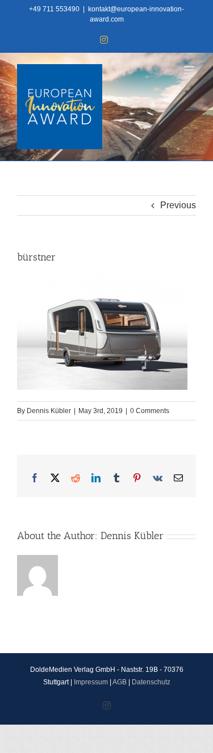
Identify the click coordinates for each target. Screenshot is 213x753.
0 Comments (149, 411)
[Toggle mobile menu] (190, 70)
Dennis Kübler (49, 411)
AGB (119, 682)
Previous (178, 205)
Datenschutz (151, 682)
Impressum (91, 682)
